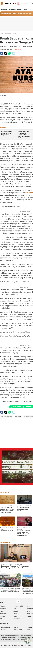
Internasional (3, 613)
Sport (28, 611)
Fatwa (20, 13)
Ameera (2, 606)
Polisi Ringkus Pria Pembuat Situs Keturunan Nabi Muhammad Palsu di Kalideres (24, 135)
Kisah (14, 13)
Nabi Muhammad (6, 13)
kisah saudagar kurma (6, 416)
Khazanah (3, 608)
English (29, 616)
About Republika (5, 627)
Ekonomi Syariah (15, 9)
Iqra (14, 608)
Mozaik (25, 13)
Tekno (15, 613)
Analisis (15, 611)
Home (1, 33)
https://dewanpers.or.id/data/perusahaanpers (14, 639)
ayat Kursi (29, 193)
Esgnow (2, 616)
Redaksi (15, 627)
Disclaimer (3, 629)
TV (1, 619)
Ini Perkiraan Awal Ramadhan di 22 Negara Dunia (6, 133)
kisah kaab (18, 416)
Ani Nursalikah (17, 49)
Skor (28, 606)
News (1, 611)
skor (25, 9)
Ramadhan (16, 619)
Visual (15, 616)
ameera (4, 9)
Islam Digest (8, 33)
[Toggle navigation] (2, 3)
